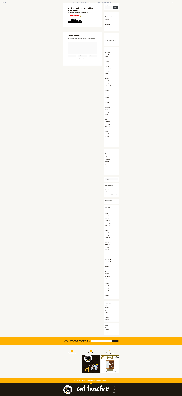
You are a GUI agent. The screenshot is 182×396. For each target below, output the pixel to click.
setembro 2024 (107, 88)
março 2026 (107, 63)
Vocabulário (107, 169)
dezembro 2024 (108, 85)
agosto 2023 (107, 266)
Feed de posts (107, 329)
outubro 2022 (107, 124)
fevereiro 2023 (107, 121)
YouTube (91, 353)
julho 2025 (107, 73)
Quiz (106, 166)
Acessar (106, 327)
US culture (107, 168)
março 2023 (107, 119)
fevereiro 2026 (107, 64)
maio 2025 (107, 76)
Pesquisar (106, 5)
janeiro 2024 (107, 102)
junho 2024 (107, 93)
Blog (106, 156)
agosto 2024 (107, 90)
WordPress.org (107, 332)
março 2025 (107, 80)
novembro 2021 (108, 138)
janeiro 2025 (107, 83)
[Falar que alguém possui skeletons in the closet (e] (110, 364)
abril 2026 (107, 61)
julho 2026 (107, 56)
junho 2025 (107, 75)
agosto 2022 (107, 128)
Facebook (72, 353)
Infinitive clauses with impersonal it (111, 194)
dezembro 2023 (108, 104)
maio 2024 (107, 95)
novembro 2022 (108, 122)
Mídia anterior (65, 29)
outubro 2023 (107, 107)
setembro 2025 (107, 225)
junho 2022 (107, 131)
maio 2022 (107, 133)
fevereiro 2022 (107, 136)
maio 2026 (107, 59)
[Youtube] (114, 392)
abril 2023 (107, 117)
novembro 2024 (108, 87)
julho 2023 (107, 112)
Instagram (110, 353)
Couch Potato (107, 20)
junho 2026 (107, 213)
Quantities (107, 19)
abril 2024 (107, 97)
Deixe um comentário (71, 12)
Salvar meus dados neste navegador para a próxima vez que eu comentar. (80, 58)
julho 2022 (107, 129)
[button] (172, 2)
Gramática (107, 161)
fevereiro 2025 (107, 237)
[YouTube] (3, 2)
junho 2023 (107, 114)
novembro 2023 (108, 105)
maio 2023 (107, 116)
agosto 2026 (107, 54)
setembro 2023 (107, 109)
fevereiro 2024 (107, 100)
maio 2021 (107, 141)
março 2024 (107, 254)
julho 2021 (107, 295)
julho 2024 (107, 92)
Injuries (106, 22)
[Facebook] (5, 2)
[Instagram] (2, 2)
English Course (107, 159)
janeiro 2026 (107, 66)
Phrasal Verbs (107, 164)
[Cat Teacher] (90, 2)
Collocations (107, 157)
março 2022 (107, 134)
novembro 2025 (108, 68)
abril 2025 (107, 78)
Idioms (106, 162)
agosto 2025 (107, 71)
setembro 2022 (107, 126)
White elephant (107, 24)
